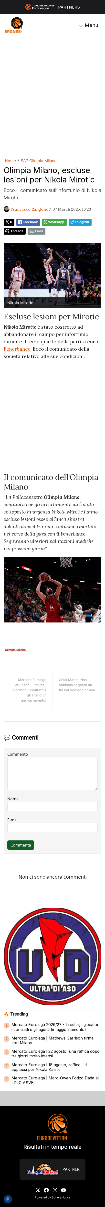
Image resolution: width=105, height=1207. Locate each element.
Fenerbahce (17, 349)
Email (39, 231)
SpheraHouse (61, 1197)
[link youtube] (63, 1189)
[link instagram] (54, 1189)
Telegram (82, 222)
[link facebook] (46, 1189)
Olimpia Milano (15, 650)
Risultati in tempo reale (52, 1147)
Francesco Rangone (29, 209)
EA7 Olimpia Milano (39, 160)
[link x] (37, 1189)
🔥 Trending (16, 1013)
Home (10, 160)
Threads (16, 231)
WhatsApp (56, 222)
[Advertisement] (52, 96)
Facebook (30, 222)
